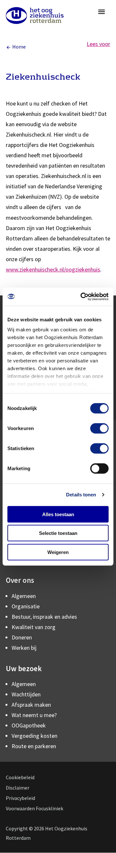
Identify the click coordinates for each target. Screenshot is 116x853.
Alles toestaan (58, 514)
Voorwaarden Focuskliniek (34, 808)
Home (19, 46)
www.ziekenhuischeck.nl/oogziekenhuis (53, 269)
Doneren (22, 637)
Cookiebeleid (20, 777)
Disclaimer (17, 787)
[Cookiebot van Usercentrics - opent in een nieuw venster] (82, 297)
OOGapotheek (29, 725)
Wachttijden (26, 694)
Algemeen (24, 596)
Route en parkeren (34, 746)
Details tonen (81, 494)
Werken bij (24, 647)
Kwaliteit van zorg (33, 627)
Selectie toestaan (58, 533)
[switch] (99, 428)
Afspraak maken (31, 704)
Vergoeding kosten (34, 735)
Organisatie (26, 606)
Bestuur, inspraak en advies (44, 616)
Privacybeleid (20, 798)
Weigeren (58, 552)
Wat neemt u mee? (34, 715)
